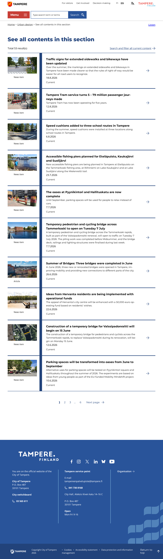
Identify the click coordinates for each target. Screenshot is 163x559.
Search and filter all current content (130, 48)
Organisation (124, 471)
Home (11, 24)
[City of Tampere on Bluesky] (103, 461)
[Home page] (19, 4)
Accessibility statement (87, 549)
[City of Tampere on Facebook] (71, 461)
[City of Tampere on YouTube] (112, 461)
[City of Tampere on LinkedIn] (96, 461)
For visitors (67, 3)
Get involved (82, 3)
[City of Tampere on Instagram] (79, 461)
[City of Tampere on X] (87, 461)
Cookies (68, 549)
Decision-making (101, 3)
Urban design (25, 24)
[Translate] (132, 3)
